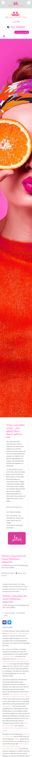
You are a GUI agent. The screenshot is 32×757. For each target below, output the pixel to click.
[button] (3, 2)
